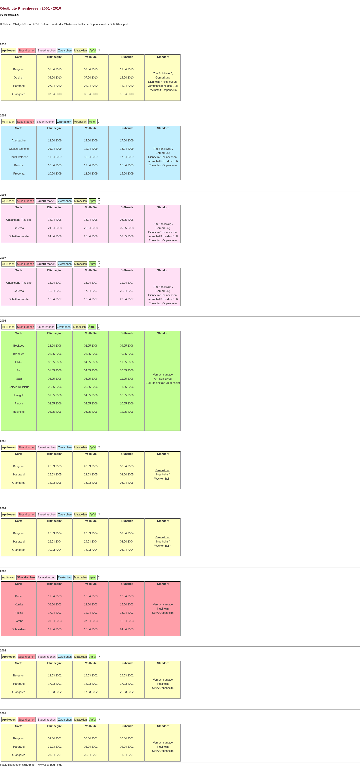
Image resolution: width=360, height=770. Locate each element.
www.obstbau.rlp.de (50, 764)
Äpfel (92, 50)
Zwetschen (65, 50)
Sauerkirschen (47, 50)
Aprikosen (8, 121)
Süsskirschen (26, 50)
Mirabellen (80, 50)
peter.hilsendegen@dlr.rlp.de (17, 764)
